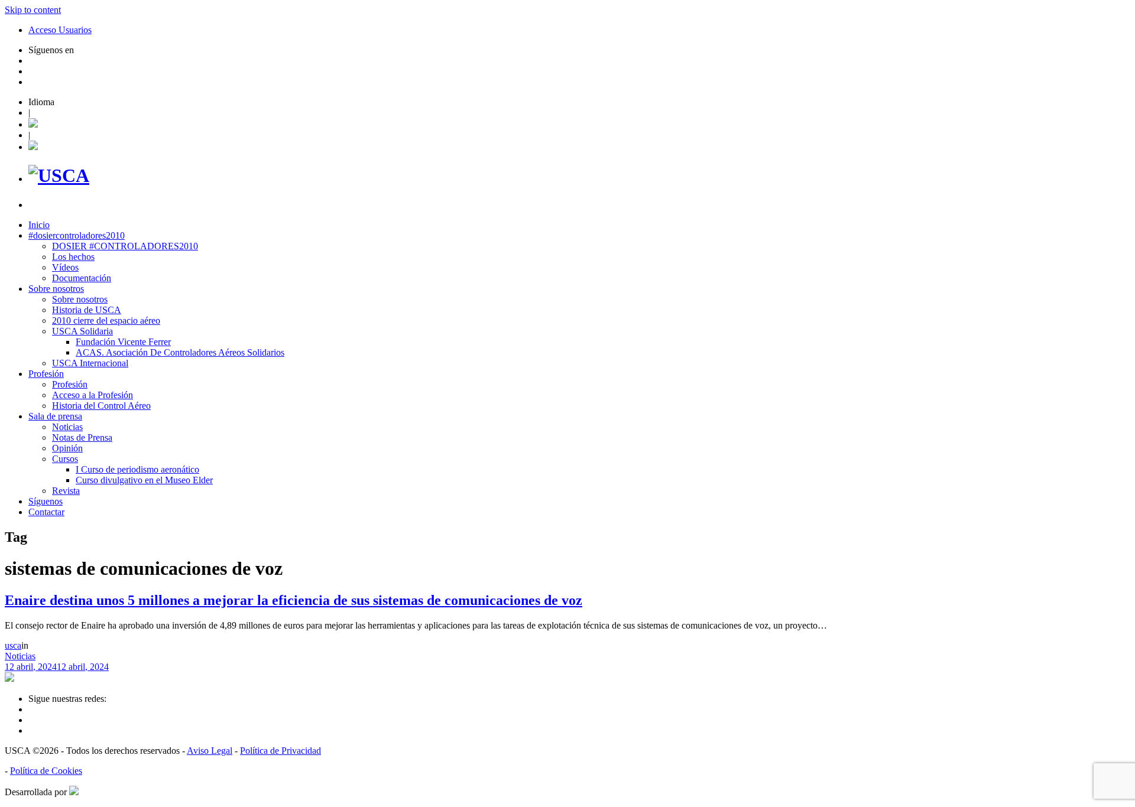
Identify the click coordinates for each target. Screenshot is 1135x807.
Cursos (65, 459)
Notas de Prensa (82, 437)
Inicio (39, 225)
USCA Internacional (90, 363)
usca (13, 645)
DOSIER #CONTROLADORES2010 (125, 246)
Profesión (46, 374)
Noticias (67, 427)
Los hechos (73, 257)
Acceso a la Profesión (92, 395)
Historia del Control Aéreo (101, 406)
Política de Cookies (46, 771)
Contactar (46, 512)
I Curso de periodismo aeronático (137, 469)
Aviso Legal (209, 751)
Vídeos (65, 267)
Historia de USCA (86, 310)
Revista (66, 491)
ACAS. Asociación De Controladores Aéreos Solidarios (180, 352)
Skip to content (33, 10)
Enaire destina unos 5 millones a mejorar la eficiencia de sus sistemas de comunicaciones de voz (293, 600)
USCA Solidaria (82, 331)
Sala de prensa (55, 416)
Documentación (81, 278)
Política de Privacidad (280, 751)
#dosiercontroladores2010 (76, 235)
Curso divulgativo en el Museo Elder (144, 480)
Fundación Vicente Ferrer (123, 342)
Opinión (67, 448)
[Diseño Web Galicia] (74, 792)
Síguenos (45, 501)
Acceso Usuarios (60, 30)
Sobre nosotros (56, 289)
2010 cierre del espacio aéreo (106, 320)
